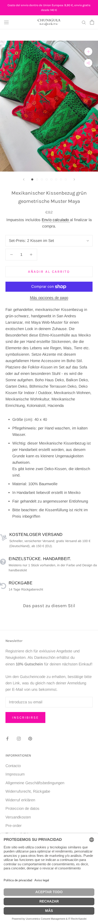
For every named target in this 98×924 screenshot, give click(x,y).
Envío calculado (56, 220)
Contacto (13, 766)
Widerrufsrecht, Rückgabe (27, 791)
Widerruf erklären (20, 800)
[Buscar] (84, 22)
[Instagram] (19, 738)
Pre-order (13, 825)
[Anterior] (23, 179)
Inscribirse (25, 717)
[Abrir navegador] (6, 22)
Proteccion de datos (22, 808)
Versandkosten (18, 817)
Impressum (15, 774)
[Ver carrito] (92, 22)
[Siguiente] (74, 179)
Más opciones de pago (49, 298)
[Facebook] (7, 738)
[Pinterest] (30, 738)
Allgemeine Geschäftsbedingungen (34, 783)
